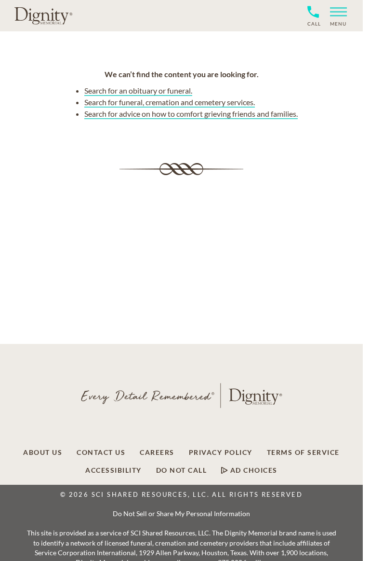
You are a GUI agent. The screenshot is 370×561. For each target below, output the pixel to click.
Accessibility (113, 470)
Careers (157, 452)
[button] (334, 15)
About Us (42, 452)
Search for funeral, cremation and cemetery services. (169, 102)
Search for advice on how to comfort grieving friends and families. (191, 113)
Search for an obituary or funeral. (138, 90)
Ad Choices (253, 470)
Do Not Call (181, 470)
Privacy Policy (220, 452)
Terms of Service (303, 452)
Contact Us (101, 452)
